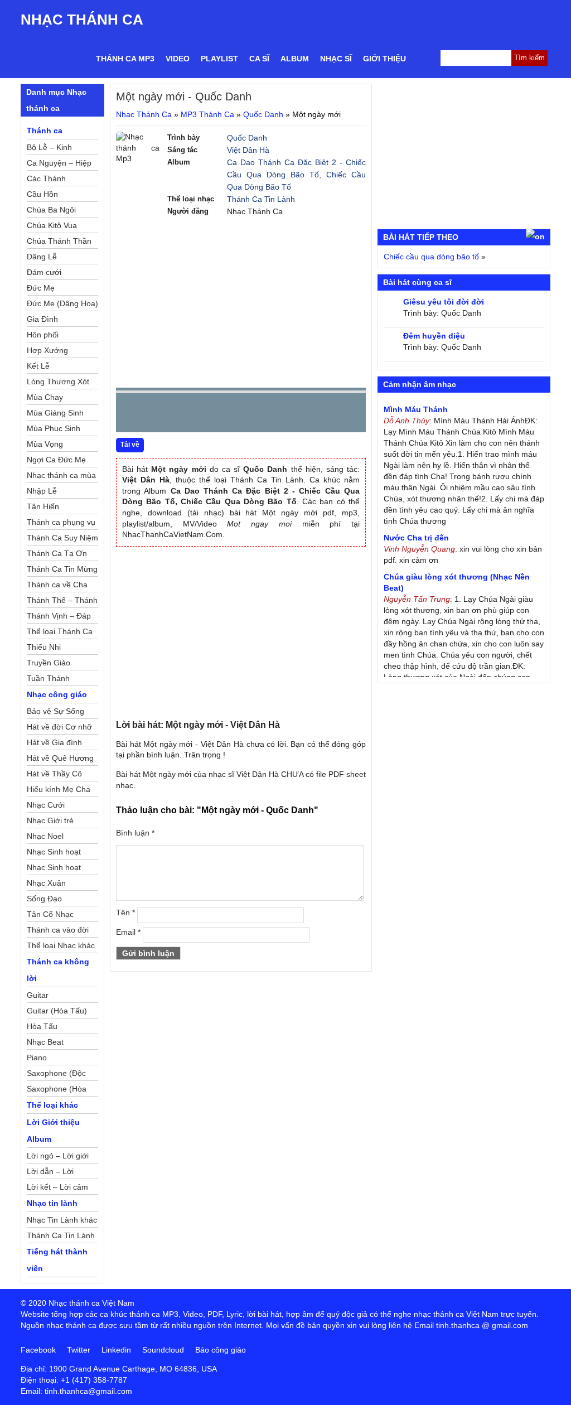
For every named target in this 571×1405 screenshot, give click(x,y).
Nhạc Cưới (46, 804)
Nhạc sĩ (336, 58)
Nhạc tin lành (52, 1203)
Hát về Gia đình (54, 742)
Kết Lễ (38, 365)
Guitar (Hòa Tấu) (57, 1010)
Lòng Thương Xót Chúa (58, 383)
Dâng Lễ (42, 256)
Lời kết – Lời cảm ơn (57, 1188)
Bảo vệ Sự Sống (55, 711)
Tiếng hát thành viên (57, 1260)
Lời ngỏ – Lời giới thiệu (58, 1157)
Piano (37, 1057)
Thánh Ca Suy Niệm (62, 537)
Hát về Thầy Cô (54, 773)
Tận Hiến (43, 506)
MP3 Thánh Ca (207, 114)
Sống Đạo (44, 898)
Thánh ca (44, 130)
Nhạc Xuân (46, 882)
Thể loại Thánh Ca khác (60, 633)
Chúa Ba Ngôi (51, 209)
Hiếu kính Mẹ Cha (58, 789)
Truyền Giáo (48, 662)
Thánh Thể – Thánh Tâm (62, 602)
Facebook (38, 1349)
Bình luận (135, 832)
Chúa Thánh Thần (59, 240)
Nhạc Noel (45, 836)
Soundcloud (163, 1349)
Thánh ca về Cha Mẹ (57, 586)
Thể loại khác (52, 1104)
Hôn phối (43, 334)
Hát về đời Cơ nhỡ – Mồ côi (59, 728)
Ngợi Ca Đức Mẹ (56, 459)
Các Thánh (46, 178)
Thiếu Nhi (44, 647)
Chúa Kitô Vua (52, 225)
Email (128, 932)
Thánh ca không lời (58, 970)
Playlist (219, 58)
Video (178, 58)
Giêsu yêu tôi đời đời (443, 301)
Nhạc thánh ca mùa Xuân (61, 477)
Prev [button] (131, 415)
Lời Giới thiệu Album (53, 1130)
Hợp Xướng (47, 350)
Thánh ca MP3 (125, 58)
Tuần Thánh (48, 678)
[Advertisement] (240, 301)
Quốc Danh (263, 114)
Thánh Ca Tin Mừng (62, 568)
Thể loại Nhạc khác (61, 945)
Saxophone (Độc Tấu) (56, 1075)
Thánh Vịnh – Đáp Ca (59, 617)
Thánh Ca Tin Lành (261, 199)
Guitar (38, 995)
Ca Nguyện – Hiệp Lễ (59, 164)
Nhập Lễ (42, 490)
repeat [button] (224, 415)
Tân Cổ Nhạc (50, 914)
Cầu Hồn (42, 194)
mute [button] (291, 413)
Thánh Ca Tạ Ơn (57, 553)
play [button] (159, 413)
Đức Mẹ (41, 287)
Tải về (129, 444)
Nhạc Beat (45, 1041)
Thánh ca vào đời (58, 929)
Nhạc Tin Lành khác (62, 1219)
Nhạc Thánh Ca (82, 19)
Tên (125, 912)
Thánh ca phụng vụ (61, 522)
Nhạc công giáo (57, 694)
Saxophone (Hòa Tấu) (56, 1090)
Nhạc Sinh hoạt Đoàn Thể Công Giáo (55, 853)
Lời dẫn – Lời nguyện (50, 1173)
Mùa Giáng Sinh (55, 412)
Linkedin (116, 1349)
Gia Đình (42, 319)
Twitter (78, 1349)
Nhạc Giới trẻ (50, 820)
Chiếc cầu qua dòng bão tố (431, 256)
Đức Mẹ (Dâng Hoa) (62, 303)
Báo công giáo (220, 1349)
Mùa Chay (45, 397)
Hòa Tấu (42, 1026)
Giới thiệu (384, 58)
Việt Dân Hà (248, 150)
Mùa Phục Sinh (53, 428)
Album (294, 58)
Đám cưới (44, 272)
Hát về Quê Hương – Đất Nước (60, 760)
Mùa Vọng (45, 444)
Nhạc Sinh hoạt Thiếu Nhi (54, 869)
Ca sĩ (259, 58)
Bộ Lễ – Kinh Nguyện (49, 149)
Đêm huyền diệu (434, 335)
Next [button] (187, 415)
